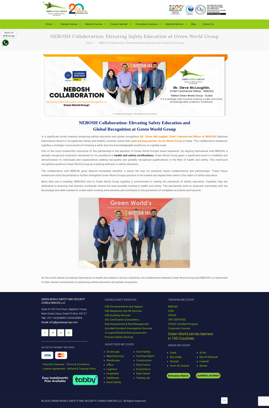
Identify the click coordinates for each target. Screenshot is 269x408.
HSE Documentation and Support (124, 306)
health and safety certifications (134, 155)
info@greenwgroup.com (63, 322)
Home (89, 42)
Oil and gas (113, 351)
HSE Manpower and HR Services (123, 310)
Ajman (203, 365)
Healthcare (112, 377)
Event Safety (113, 382)
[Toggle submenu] (50, 30)
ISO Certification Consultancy (122, 319)
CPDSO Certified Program (183, 323)
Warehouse (113, 360)
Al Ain (203, 352)
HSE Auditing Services (117, 315)
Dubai (173, 352)
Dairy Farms (143, 364)
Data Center (143, 373)
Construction (143, 360)
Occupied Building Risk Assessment (126, 332)
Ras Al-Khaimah (209, 356)
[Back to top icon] (224, 400)
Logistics (111, 369)
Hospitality (112, 373)
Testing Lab (143, 377)
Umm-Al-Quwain (179, 365)
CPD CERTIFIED (177, 319)
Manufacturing (115, 356)
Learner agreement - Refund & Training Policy (69, 368)
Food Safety (143, 351)
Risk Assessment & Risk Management (127, 323)
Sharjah (174, 361)
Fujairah (204, 361)
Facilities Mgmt (145, 356)
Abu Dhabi (176, 356)
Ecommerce (143, 369)
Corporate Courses (179, 328)
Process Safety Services (119, 337)
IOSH (171, 310)
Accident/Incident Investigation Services (128, 328)
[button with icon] (44, 332)
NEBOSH (173, 306)
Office (109, 364)
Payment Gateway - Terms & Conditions (66, 364)
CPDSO (172, 315)
